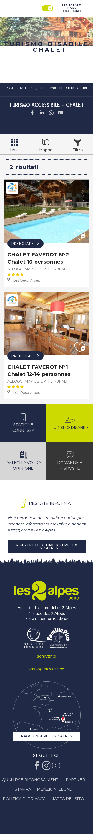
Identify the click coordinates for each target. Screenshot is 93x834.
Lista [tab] (14, 150)
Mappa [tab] (45, 150)
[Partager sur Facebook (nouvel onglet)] (32, 113)
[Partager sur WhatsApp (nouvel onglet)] (51, 113)
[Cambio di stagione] (48, 8)
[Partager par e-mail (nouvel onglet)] (60, 113)
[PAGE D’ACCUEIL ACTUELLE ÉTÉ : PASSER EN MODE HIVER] (47, 8)
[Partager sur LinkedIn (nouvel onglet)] (41, 113)
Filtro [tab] (78, 150)
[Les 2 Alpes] (46, 590)
